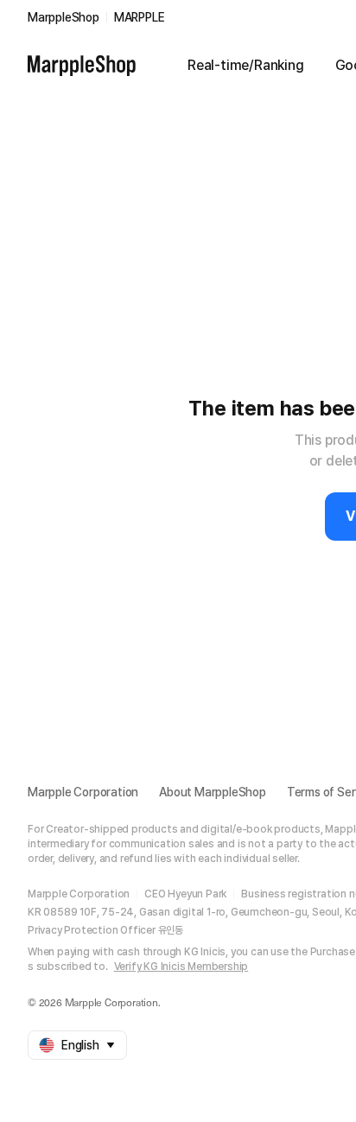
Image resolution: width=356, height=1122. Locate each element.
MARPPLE (139, 17)
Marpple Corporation (83, 792)
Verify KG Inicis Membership (181, 966)
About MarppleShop (212, 792)
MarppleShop (63, 17)
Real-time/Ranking (246, 65)
